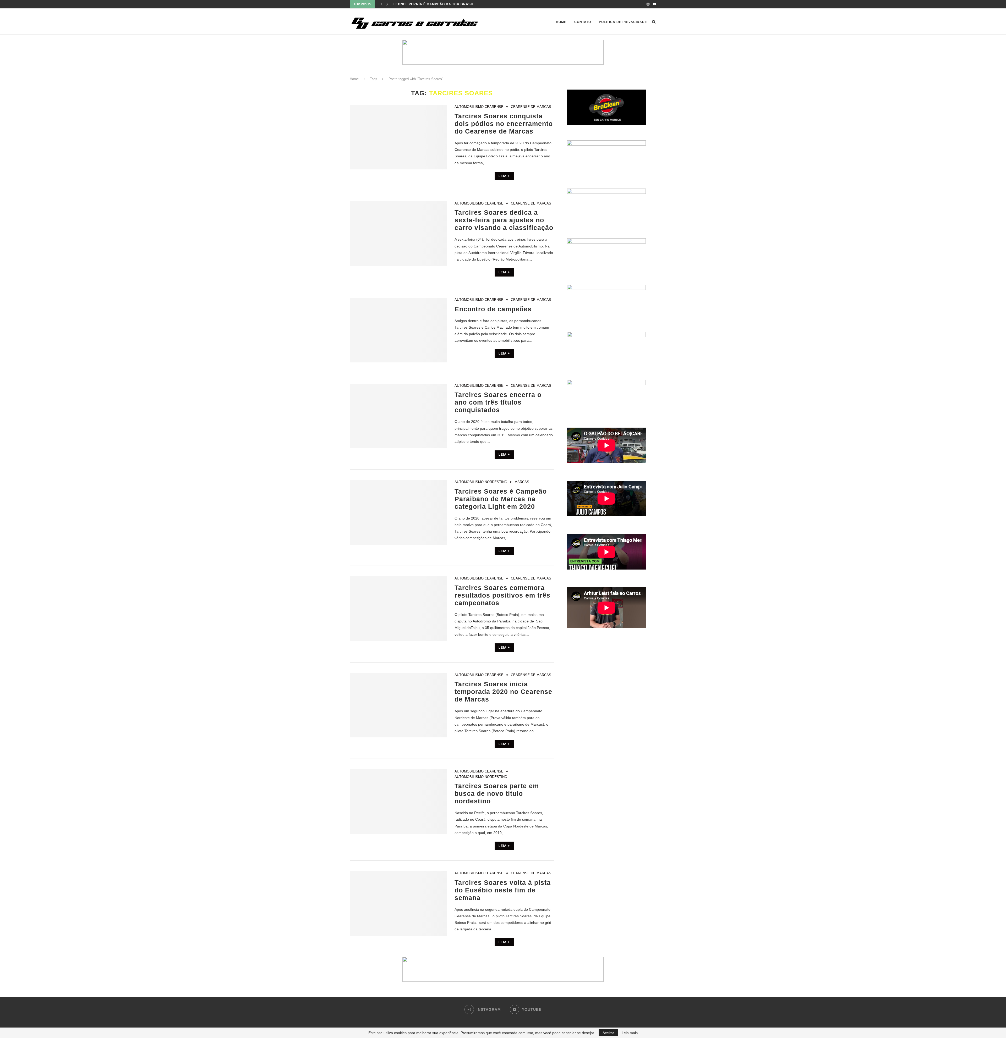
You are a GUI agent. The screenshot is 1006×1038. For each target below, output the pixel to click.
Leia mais (630, 1033)
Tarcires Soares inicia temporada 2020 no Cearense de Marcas (503, 691)
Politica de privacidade (623, 22)
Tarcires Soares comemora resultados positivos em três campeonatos (502, 595)
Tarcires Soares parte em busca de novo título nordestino (497, 793)
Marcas (522, 482)
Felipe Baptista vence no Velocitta (429, 4)
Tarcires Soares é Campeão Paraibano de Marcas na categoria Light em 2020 (501, 499)
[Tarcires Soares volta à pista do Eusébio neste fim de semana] (398, 903)
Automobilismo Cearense (479, 107)
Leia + (504, 176)
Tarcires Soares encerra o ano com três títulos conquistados (498, 402)
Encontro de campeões (493, 309)
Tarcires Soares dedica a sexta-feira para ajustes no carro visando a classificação (504, 220)
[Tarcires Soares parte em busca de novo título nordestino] (398, 801)
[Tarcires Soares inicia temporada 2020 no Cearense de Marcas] (398, 705)
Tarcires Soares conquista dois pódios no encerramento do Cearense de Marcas (504, 123)
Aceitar (608, 1033)
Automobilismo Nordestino (481, 482)
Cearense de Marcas (531, 107)
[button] (503, 969)
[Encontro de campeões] (398, 330)
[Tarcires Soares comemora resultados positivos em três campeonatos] (398, 608)
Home (561, 22)
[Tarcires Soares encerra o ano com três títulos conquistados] (398, 416)
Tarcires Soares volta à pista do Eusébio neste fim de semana (503, 890)
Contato (582, 22)
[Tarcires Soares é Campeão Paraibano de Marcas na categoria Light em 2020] (398, 512)
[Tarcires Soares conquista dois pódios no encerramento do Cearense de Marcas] (398, 137)
